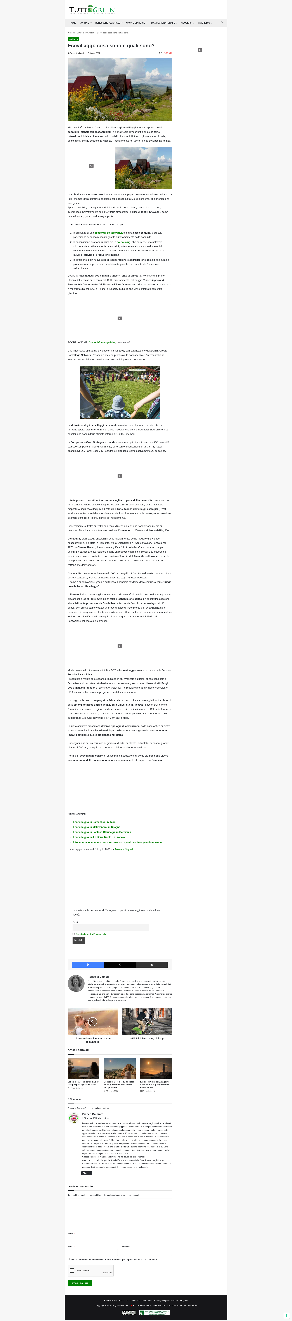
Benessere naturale (107, 23)
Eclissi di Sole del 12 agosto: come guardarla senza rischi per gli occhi (119, 1085)
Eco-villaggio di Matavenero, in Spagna (96, 827)
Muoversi (186, 23)
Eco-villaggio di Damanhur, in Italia (94, 822)
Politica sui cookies (127, 1300)
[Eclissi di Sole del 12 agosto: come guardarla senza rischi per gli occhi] (120, 1068)
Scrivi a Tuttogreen (156, 1300)
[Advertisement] (90, 166)
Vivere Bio (204, 23)
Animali (84, 23)
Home (72, 33)
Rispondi (86, 1173)
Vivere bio (81, 33)
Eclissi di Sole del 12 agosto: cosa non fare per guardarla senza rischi (155, 1085)
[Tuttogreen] (92, 9)
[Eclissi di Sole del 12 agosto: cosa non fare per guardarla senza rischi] (156, 1068)
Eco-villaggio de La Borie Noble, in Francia (99, 837)
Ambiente (91, 33)
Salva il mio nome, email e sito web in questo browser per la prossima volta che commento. (113, 1259)
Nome (71, 1233)
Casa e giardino (135, 23)
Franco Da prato (92, 1114)
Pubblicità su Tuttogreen (177, 1300)
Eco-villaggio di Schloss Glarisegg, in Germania (102, 832)
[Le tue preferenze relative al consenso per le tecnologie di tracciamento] (287, 1316)
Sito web (126, 1246)
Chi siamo (141, 1300)
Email (75, 922)
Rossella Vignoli (77, 53)
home (73, 23)
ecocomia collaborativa (109, 232)
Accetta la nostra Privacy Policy (92, 934)
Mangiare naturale (163, 23)
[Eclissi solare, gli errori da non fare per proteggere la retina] (83, 1068)
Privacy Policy (110, 1300)
